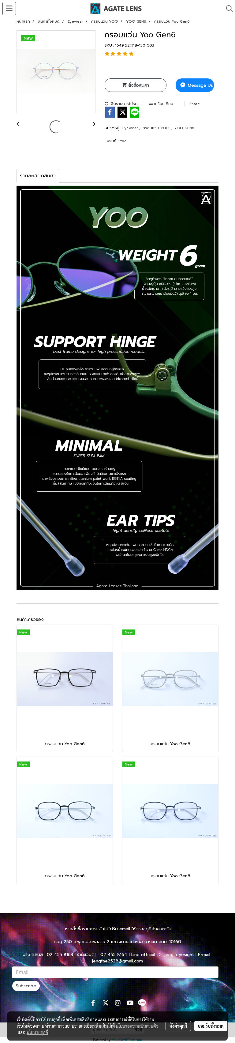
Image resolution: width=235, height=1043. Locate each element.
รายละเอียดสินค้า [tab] (38, 176)
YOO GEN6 (184, 128)
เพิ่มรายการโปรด (123, 104)
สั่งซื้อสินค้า (138, 85)
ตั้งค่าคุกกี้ (178, 1026)
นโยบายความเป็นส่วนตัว (137, 1026)
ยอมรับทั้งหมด (211, 1026)
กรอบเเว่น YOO (157, 128)
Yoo (123, 141)
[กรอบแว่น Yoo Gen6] (56, 72)
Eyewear (130, 128)
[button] (227, 8)
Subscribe (26, 986)
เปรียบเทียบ (163, 104)
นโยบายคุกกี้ (37, 1032)
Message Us (199, 85)
